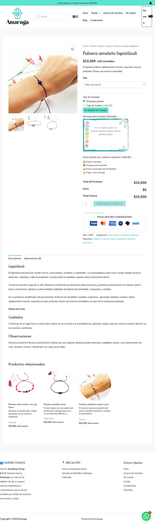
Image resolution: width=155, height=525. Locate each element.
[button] (93, 213)
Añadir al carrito (110, 203)
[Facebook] (74, 16)
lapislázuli (122, 239)
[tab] (14, 258)
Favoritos (128, 490)
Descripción (14, 258)
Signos (101, 46)
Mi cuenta (130, 13)
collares (97, 239)
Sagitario (134, 235)
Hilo (85, 78)
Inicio (85, 13)
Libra (108, 46)
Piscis (116, 235)
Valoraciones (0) (32, 258)
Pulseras (125, 235)
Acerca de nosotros (113, 13)
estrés (113, 239)
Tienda (94, 13)
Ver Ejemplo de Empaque (95, 110)
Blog (85, 20)
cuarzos (105, 239)
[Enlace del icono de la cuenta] (150, 3)
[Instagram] (77, 16)
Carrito (127, 481)
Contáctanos (96, 20)
